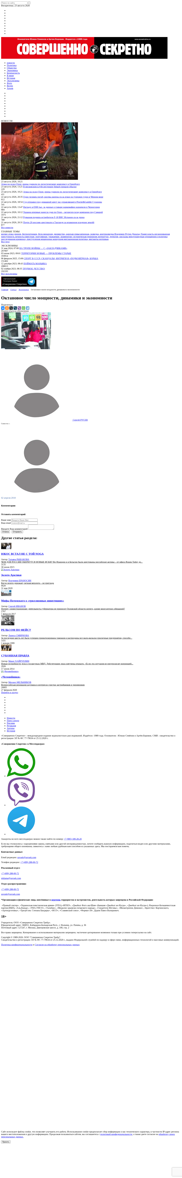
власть (150, 234)
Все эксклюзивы (9, 274)
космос (4, 234)
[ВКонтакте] (3, 308)
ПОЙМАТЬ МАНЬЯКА (35, 263)
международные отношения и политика (148, 236)
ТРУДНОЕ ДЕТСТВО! (34, 268)
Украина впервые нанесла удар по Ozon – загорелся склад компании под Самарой (63, 212)
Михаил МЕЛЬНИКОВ (19, 682)
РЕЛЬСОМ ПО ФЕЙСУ (16, 629)
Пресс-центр (13, 720)
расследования (8, 239)
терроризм (92, 236)
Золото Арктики (11, 575)
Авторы (11, 728)
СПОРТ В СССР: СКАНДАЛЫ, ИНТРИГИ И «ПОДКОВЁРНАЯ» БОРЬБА (61, 258)
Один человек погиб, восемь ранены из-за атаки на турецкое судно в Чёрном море (63, 197)
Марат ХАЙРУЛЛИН (18, 661)
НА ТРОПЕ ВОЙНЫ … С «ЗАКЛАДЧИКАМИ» (43, 248)
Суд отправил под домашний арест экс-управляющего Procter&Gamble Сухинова (62, 202)
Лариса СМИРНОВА (18, 635)
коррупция (58, 239)
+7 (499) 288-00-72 (29, 862)
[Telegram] (27, 308)
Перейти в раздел (9, 692)
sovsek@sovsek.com (26, 857)
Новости (11, 718)
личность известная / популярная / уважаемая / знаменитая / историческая (51, 236)
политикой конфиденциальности (116, 1134)
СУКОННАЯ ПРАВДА (15, 655)
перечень (56, 900)
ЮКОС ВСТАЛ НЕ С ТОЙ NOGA (22, 553)
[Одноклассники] (7, 308)
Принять (5, 1142)
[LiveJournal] (15, 308)
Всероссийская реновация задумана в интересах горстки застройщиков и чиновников (43, 685)
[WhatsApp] (23, 308)
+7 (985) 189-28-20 (73, 839)
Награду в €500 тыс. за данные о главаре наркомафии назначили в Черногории (61, 207)
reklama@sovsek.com (11, 878)
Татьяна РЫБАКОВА (18, 559)
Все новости (7, 227)
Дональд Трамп (139, 234)
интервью (104, 239)
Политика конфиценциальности (16, 944)
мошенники (47, 239)
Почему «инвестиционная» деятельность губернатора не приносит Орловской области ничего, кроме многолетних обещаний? (63, 609)
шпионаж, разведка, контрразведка (97, 234)
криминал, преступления (28, 239)
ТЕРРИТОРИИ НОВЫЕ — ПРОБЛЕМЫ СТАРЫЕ (46, 253)
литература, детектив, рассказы (113, 236)
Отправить (17, 532)
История (11, 731)
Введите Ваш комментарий (14, 529)
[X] (11, 308)
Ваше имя (6, 520)
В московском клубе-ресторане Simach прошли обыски (49, 186)
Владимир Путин (123, 234)
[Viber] (19, 308)
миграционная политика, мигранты (81, 239)
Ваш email (6, 523)
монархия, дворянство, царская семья (61, 234)
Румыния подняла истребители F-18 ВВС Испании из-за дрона (53, 217)
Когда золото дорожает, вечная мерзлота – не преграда (27, 583)
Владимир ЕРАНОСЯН (19, 580)
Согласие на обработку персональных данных (57, 944)
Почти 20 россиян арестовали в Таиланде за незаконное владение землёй (58, 222)
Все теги (5, 242)
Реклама (11, 723)
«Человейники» (10, 676)
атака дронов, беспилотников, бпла (25, 234)
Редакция (11, 726)
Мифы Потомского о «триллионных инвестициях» (32, 600)
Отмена (5, 532)
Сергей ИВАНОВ (17, 606)
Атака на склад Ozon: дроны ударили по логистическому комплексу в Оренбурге (40, 184)
